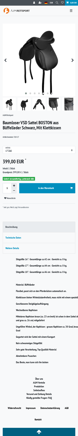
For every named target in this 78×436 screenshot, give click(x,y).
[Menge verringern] (14, 190)
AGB (67, 408)
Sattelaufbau (39, 390)
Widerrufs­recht (14, 408)
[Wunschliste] (62, 3)
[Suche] (57, 3)
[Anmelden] (34, 3)
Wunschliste (11, 198)
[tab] (39, 227)
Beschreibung (11, 227)
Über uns (39, 378)
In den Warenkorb (46, 188)
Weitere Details (12, 248)
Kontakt (38, 419)
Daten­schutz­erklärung (50, 408)
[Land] (46, 3)
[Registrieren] (40, 3)
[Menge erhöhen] (14, 185)
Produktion (39, 386)
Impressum (31, 408)
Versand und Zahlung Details (39, 394)
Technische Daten (13, 237)
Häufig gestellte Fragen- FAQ (39, 397)
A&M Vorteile (39, 382)
